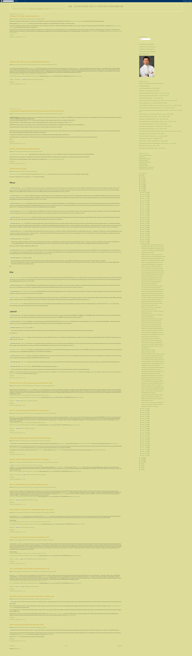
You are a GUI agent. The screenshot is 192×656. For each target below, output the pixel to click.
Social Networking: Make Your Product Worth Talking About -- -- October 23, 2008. (160, 131)
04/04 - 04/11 (145, 430)
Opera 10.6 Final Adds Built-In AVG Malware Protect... (153, 291)
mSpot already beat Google (15, 447)
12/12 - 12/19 (145, 196)
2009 (142, 458)
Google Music (63, 443)
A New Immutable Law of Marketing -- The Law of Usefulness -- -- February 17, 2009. (160, 105)
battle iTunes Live (114, 443)
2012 (142, 186)
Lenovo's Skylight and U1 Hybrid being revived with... (153, 332)
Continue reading (28, 73)
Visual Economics (50, 159)
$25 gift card (46, 516)
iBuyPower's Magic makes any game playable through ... (153, 246)
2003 (142, 469)
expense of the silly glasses (23, 634)
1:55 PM (23, 563)
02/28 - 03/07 (145, 440)
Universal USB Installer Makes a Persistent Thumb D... (153, 357)
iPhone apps (45, 174)
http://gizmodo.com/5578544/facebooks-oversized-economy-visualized (27, 151)
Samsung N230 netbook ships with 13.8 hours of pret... (153, 375)
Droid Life (22, 527)
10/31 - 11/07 (145, 208)
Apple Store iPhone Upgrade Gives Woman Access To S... (153, 295)
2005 (142, 465)
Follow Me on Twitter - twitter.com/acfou (147, 46)
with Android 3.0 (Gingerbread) (84, 443)
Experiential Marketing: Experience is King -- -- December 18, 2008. (154, 116)
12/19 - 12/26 (145, 194)
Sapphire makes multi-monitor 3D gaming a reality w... (153, 394)
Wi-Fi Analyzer (24, 361)
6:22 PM (23, 405)
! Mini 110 (28, 474)
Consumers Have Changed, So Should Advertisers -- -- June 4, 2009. (154, 93)
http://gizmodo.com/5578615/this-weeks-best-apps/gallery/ (25, 171)
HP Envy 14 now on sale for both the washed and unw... (153, 402)
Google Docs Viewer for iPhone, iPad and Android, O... (153, 344)
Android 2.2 (43, 576)
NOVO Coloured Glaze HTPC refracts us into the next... (153, 398)
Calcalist (94, 450)
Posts (142, 39)
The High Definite (59, 159)
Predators (22, 195)
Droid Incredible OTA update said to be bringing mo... (152, 264)
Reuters (47, 634)
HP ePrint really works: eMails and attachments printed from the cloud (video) (31, 383)
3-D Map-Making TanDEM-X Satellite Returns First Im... (153, 248)
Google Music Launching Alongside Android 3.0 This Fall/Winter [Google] (30, 438)
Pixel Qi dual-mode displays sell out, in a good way (152, 276)
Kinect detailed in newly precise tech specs (150, 336)
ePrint (38, 389)
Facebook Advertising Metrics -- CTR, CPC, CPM (149, 88)
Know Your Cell (101, 450)
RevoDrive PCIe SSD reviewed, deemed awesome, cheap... (153, 353)
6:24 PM (23, 163)
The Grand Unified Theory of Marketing (147, 51)
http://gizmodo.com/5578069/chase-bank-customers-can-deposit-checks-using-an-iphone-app (32, 599)
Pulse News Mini (24, 211)
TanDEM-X (29, 120)
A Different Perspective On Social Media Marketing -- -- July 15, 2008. (157, 143)
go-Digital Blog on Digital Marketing (146, 49)
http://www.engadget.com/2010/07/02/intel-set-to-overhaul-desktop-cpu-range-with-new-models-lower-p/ (34, 487)
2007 (142, 462)
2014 (142, 183)
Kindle (22, 303)
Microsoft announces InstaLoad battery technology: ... (153, 318)
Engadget (51, 76)
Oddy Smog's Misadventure (26, 217)
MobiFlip (26, 586)
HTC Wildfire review (146, 348)
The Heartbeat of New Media (145, 162)
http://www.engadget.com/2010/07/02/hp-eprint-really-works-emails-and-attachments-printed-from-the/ (34, 385)
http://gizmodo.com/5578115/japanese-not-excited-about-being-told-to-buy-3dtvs (29, 627)
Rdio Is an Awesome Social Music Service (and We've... (153, 285)
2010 (142, 190)
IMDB (22, 315)
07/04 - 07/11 (145, 241)
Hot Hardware (17, 79)
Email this (36, 79)
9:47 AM (23, 619)
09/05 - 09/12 (145, 223)
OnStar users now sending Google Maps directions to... (153, 328)
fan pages (53, 154)
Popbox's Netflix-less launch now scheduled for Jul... (152, 342)
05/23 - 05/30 (145, 416)
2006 (142, 463)
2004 (142, 467)
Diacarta (22, 223)
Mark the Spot (24, 355)
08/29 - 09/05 (145, 225)
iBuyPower (76, 68)
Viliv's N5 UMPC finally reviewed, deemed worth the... (153, 381)
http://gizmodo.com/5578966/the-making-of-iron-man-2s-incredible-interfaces (29, 19)
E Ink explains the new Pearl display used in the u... (152, 326)
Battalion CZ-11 (31, 68)
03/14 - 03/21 (145, 436)
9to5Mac (74, 615)
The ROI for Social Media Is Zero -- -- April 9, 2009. (151, 98)
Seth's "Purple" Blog (143, 163)
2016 (142, 179)
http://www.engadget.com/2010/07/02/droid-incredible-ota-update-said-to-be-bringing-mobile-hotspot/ (34, 512)
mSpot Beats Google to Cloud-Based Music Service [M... (153, 363)
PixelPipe (23, 238)
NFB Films (23, 285)
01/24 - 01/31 (145, 449)
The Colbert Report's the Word (27, 291)
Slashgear (17, 586)
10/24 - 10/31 (145, 210)
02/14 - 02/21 (145, 443)
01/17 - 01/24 (145, 451)
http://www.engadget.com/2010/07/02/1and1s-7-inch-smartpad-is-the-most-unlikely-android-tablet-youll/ (34, 571)
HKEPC (26, 499)
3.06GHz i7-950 (62, 493)
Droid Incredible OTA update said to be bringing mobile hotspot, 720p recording (32, 509)
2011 (142, 188)
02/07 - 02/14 (145, 445)
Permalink (12, 79)
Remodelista (23, 250)
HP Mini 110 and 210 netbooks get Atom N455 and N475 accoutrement (29, 459)
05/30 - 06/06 (145, 414)
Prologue (118, 31)
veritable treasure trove (23, 23)
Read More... (12, 35)
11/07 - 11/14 (145, 206)
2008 (142, 460)
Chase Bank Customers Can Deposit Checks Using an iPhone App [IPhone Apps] (32, 596)
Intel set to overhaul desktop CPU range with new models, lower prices (29, 484)
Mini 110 (57, 467)
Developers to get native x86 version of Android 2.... (152, 385)
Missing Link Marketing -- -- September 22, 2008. (153, 136)
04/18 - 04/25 (145, 426)
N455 (78, 467)
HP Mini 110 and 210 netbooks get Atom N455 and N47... (153, 260)
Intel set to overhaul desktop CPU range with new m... (152, 262)
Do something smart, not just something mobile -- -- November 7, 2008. (157, 121)
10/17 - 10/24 (145, 212)
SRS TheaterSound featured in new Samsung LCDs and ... (153, 371)
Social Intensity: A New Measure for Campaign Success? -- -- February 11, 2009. (156, 107)
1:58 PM (23, 454)
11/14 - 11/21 (145, 204)
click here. (32, 176)
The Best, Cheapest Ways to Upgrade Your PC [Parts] (152, 330)
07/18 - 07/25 (145, 237)
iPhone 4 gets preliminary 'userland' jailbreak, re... (152, 396)
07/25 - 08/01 (145, 235)
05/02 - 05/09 (145, 422)
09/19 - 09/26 (145, 219)
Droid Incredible (20, 516)
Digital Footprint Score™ (144, 54)
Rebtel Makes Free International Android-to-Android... (153, 346)
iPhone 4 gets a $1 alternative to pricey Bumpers (151, 307)
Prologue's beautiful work (94, 31)
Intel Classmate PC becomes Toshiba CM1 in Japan (152, 303)
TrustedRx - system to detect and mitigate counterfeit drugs (151, 83)
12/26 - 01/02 (145, 192)
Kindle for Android (24, 327)
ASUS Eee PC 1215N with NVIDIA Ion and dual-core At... (153, 334)
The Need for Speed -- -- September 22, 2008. (150, 138)
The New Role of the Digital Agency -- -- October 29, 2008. (155, 126)
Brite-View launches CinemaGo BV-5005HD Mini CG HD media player (29, 410)
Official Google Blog (28, 559)
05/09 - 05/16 (145, 420)
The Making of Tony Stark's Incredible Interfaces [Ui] (24, 16)
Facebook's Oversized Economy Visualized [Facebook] (24, 149)
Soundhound (23, 343)
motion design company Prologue (77, 21)
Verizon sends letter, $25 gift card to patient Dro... (152, 320)
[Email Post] (25, 143)
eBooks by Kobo (24, 337)
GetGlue (22, 257)
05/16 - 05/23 (145, 418)
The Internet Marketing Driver (145, 155)
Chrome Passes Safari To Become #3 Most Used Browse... (153, 361)
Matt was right (109, 303)
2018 (142, 175)
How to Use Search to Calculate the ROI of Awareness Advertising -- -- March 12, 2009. (158, 100)
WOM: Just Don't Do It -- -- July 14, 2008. (149, 145)
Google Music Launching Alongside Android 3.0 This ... (153, 258)
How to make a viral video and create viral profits (149, 90)
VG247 (52, 634)
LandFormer (23, 188)
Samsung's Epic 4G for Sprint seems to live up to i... (152, 369)
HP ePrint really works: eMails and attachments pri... (152, 254)
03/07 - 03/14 (145, 438)
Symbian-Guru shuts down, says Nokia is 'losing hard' (152, 311)
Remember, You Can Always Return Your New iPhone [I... (153, 367)
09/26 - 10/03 (145, 217)
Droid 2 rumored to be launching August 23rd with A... (153, 355)
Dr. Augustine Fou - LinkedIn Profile (146, 44)
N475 (81, 467)
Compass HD (23, 297)
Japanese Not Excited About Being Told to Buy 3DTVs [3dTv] (27, 624)
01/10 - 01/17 (145, 453)
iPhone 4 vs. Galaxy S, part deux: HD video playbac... (152, 390)
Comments (41, 79)
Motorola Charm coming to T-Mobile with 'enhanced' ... (153, 404)
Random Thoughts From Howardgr (146, 169)
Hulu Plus (23, 231)
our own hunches (59, 450)
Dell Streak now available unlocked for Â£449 (151, 373)
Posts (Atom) (17, 648)
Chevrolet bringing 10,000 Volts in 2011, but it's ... (152, 279)
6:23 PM (23, 377)
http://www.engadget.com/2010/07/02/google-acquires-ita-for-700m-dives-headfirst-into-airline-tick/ (33, 540)
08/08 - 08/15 (145, 231)
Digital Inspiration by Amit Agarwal (146, 167)
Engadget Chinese (23, 400)
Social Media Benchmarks (144, 86)
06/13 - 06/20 (145, 410)
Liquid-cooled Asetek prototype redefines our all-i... (152, 278)
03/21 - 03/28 (145, 434)
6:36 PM (23, 143)
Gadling (16, 559)
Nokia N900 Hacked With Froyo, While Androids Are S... (153, 359)
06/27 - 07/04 (145, 243)
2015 (142, 181)
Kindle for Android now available (148, 350)
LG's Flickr (17, 636)
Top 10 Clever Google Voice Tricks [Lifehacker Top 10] (153, 387)
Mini (16, 467)
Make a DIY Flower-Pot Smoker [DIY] (149, 283)
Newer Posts (12, 645)
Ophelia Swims (142, 157)
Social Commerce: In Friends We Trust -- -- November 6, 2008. (153, 124)
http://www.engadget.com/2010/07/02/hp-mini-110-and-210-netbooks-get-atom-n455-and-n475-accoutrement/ (35, 462)
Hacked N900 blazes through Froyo (149, 392)
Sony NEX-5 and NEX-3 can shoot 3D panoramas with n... (153, 297)
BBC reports (70, 122)
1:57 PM (23, 479)
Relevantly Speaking (143, 160)
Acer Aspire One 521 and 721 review (149, 309)
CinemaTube (17, 417)
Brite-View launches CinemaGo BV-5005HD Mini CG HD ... (154, 256)
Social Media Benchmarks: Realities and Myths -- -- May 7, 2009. (154, 95)
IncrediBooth (23, 203)
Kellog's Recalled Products (26, 366)
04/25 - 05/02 (145, 424)
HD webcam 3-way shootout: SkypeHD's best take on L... (153, 383)
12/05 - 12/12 (145, 198)
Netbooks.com (18, 474)
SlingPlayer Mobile (25, 349)
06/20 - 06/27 (145, 408)
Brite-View (22, 428)
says (33, 327)
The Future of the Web (143, 165)
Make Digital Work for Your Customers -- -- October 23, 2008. (153, 128)
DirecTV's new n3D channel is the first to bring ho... (152, 322)
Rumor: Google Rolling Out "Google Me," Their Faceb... (153, 389)
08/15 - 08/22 (145, 229)
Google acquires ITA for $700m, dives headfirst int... (152, 266)
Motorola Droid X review (147, 313)
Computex (16, 575)
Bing (18, 543)
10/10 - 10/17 (145, 214)
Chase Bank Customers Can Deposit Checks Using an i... (153, 270)
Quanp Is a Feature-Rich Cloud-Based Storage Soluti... (153, 293)
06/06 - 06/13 (145, 412)
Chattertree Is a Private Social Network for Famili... (152, 287)
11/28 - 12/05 (145, 200)
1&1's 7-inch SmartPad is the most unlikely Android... (152, 268)
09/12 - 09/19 (145, 221)
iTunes (69, 615)
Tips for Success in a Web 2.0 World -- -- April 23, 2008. (152, 148)
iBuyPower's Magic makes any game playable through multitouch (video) (29, 62)
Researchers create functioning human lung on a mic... (153, 377)
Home (66, 645)
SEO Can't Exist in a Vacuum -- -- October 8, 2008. (153, 141)
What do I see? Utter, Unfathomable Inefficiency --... (152, 281)
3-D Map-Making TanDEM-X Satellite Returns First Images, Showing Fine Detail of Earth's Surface (37, 111)
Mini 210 (63, 467)
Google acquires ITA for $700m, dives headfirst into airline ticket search (29, 537)
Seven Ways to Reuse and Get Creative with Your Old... (153, 289)
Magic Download (29, 79)
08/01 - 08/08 (145, 233)
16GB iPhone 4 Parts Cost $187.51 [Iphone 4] (151, 365)
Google (34, 559)
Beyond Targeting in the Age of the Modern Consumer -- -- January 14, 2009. (156, 114)
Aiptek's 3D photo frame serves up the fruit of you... (152, 379)
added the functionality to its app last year (55, 613)
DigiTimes (22, 499)
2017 (142, 177)
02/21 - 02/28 (145, 442)
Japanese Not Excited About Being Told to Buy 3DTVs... (153, 272)
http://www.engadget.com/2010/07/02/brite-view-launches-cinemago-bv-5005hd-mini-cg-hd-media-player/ (35, 413)
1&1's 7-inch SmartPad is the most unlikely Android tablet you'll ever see (30, 569)
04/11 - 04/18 (145, 428)
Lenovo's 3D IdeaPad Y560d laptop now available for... (153, 274)
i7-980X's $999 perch (65, 492)
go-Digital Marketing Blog (144, 158)
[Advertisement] (21, 50)
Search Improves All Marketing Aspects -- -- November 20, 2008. (153, 119)
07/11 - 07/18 (145, 239)
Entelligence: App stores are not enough (150, 406)
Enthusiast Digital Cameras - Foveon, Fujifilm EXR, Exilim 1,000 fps (153, 103)
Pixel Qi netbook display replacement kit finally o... (152, 299)
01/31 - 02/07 (145, 447)
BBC (11, 139)
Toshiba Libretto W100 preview (148, 316)
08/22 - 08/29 (145, 227)
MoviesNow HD (24, 277)
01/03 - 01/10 (145, 455)
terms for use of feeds (77, 76)
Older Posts (119, 645)
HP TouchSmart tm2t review (147, 400)
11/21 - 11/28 (145, 202)
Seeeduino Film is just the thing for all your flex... (151, 324)
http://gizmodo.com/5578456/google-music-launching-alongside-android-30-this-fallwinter (31, 440)
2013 (142, 185)
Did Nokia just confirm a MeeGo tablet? (150, 305)
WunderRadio (23, 321)
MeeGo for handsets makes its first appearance (151, 338)
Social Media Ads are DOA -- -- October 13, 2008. (151, 133)
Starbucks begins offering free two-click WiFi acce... (152, 301)
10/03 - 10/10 (145, 215)
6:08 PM (23, 432)
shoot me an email (14, 373)
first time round (30, 389)
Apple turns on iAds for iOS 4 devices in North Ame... (152, 315)
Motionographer (112, 31)
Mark (29, 238)
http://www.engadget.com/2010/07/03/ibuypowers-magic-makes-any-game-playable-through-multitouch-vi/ (35, 64)
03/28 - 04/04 (145, 432)
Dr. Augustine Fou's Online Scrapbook (96, 6)
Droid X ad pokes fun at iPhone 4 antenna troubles (152, 340)
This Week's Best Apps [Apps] (18, 169)
